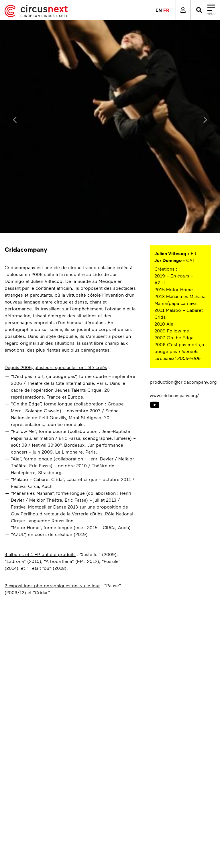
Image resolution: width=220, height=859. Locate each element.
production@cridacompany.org (183, 382)
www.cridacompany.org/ (174, 395)
